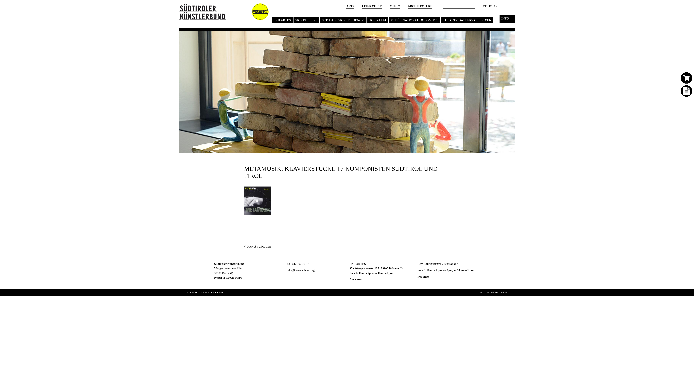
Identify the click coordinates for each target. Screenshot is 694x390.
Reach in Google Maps (228, 277)
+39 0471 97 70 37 (297, 263)
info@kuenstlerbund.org (300, 270)
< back (257, 246)
